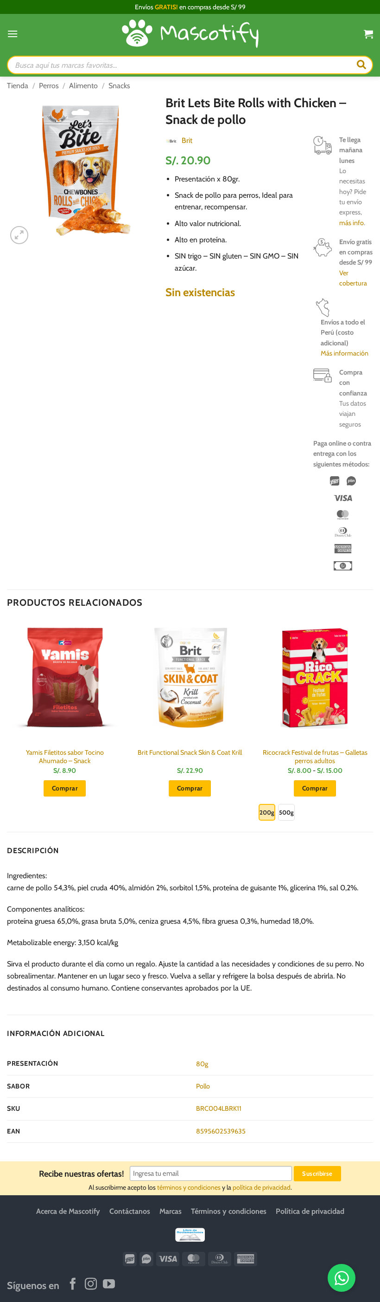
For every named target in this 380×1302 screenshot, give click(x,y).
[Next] (373, 724)
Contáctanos (129, 1211)
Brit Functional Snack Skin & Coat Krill (190, 752)
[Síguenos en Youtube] (109, 1285)
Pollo (203, 1086)
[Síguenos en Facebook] (73, 1285)
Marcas (170, 1211)
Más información (344, 353)
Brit (187, 140)
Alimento (83, 85)
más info (351, 223)
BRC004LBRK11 (218, 1108)
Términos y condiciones (228, 1211)
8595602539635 (221, 1131)
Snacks (119, 85)
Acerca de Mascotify (68, 1211)
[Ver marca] (171, 140)
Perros (49, 85)
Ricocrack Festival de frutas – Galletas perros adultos (315, 756)
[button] (12, 33)
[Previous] (7, 724)
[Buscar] (361, 65)
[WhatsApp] (341, 1278)
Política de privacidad (310, 1211)
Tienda (17, 85)
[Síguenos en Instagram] (91, 1285)
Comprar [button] (65, 788)
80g (202, 1064)
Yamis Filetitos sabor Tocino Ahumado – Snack (65, 756)
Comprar (315, 788)
